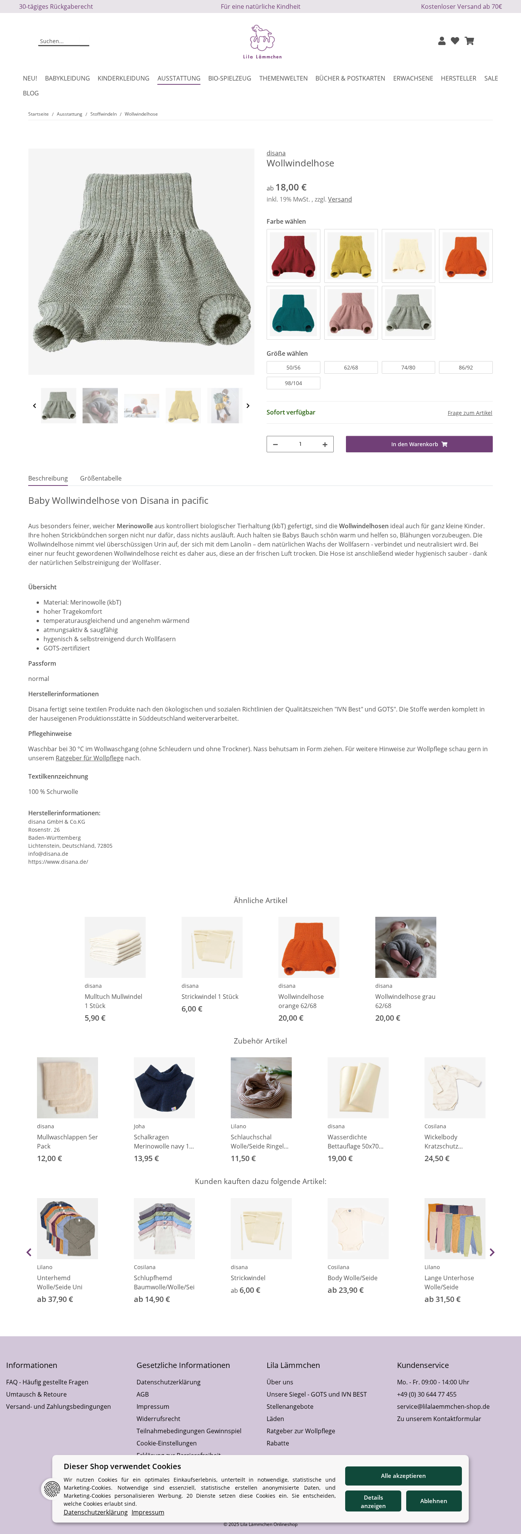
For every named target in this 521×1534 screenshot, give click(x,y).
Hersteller (458, 78)
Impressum (153, 1406)
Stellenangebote (290, 1406)
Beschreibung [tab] (48, 478)
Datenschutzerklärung (169, 1382)
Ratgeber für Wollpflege (90, 758)
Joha (139, 1126)
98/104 (293, 383)
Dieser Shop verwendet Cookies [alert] (122, 1466)
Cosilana (435, 1126)
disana (93, 985)
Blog (31, 93)
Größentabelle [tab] (101, 478)
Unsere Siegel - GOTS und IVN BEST (317, 1394)
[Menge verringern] (275, 444)
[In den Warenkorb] (34, 144)
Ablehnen (433, 1501)
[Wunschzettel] (455, 41)
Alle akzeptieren (403, 1475)
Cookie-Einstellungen (167, 1443)
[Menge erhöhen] (325, 444)
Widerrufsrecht (158, 1419)
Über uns (280, 1382)
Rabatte (278, 1443)
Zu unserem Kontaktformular (439, 1419)
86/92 (466, 367)
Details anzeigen (373, 1502)
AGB (143, 1394)
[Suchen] (84, 41)
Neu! (30, 78)
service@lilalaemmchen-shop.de (443, 1406)
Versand (340, 199)
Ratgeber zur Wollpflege (301, 1431)
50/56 (293, 367)
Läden (275, 1419)
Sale (491, 78)
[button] (442, 41)
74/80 (408, 367)
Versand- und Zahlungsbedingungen (58, 1406)
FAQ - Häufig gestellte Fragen (47, 1382)
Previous (34, 406)
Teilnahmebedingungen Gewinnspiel (189, 1431)
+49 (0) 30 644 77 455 (427, 1394)
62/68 (351, 367)
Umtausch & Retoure (36, 1394)
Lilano (238, 1126)
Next (248, 406)
